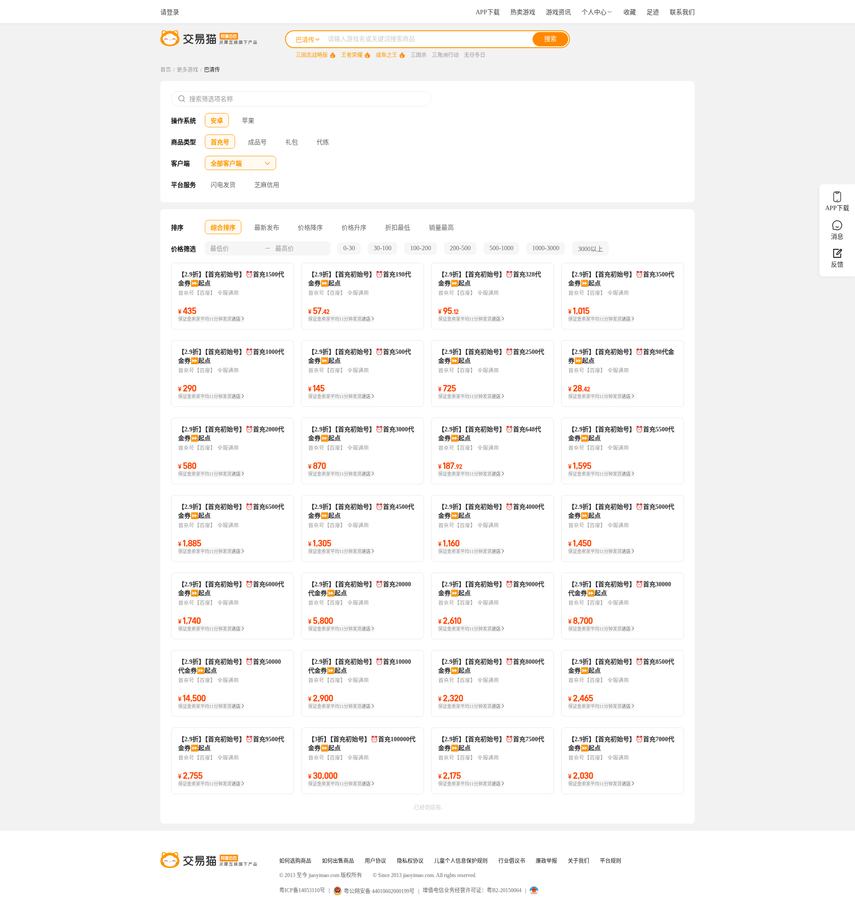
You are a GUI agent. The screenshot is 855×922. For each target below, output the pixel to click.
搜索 (550, 39)
